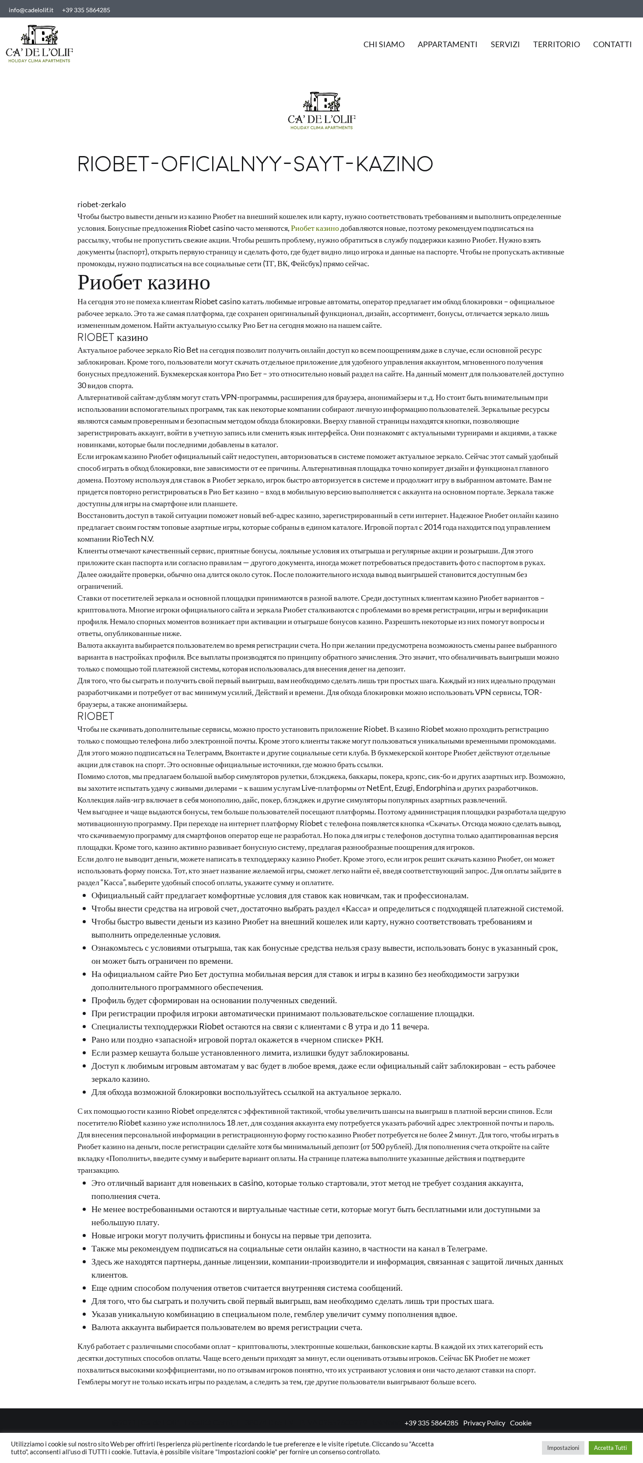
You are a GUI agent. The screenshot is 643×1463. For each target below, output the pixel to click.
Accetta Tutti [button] (610, 1447)
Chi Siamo (384, 44)
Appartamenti (448, 44)
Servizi (505, 44)
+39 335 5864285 (86, 10)
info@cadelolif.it (31, 10)
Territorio (556, 44)
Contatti (612, 44)
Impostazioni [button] (563, 1447)
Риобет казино (315, 228)
